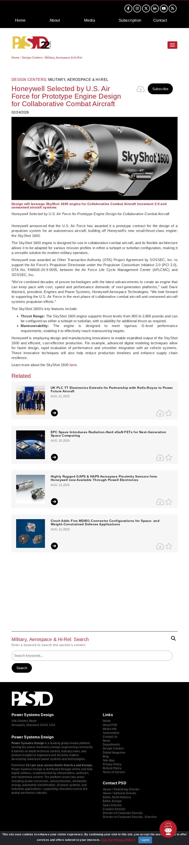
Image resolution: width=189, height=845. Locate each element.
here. (74, 365)
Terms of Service (114, 772)
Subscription (130, 20)
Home (20, 20)
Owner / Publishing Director (121, 789)
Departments (111, 744)
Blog (106, 756)
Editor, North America (117, 797)
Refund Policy (112, 768)
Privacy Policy (112, 764)
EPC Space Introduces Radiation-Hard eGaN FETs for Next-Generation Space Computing (108, 433)
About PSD (110, 725)
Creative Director (114, 809)
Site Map (109, 760)
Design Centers (32, 57)
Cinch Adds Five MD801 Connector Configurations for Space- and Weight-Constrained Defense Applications (105, 522)
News (106, 740)
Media (89, 20)
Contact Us (110, 736)
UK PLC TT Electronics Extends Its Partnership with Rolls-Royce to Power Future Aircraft (112, 389)
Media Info (110, 729)
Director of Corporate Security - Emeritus (130, 817)
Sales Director (112, 805)
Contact (160, 20)
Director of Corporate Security (122, 813)
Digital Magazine (114, 752)
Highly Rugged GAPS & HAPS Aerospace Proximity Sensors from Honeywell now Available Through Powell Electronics (104, 478)
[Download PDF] (140, 89)
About (55, 20)
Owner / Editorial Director (119, 793)
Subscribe (160, 89)
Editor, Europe (112, 801)
